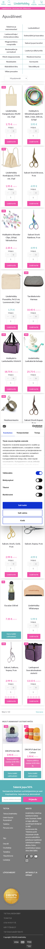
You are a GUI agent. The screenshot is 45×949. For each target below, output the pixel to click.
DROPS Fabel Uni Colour (32, 751)
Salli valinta (22, 513)
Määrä (10, 127)
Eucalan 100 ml (11, 605)
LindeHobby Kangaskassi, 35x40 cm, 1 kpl (11, 114)
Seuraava (39, 712)
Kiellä (22, 521)
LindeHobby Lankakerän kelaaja (33, 359)
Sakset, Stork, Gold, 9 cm (11, 545)
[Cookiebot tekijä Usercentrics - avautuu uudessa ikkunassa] (32, 426)
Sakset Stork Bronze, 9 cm (34, 174)
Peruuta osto (8, 828)
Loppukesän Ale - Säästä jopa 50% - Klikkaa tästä (16, 8)
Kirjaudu (33, 799)
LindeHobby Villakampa (33, 607)
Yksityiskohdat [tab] (22, 433)
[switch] (39, 480)
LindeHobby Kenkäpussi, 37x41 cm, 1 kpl (11, 175)
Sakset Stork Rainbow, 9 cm (33, 236)
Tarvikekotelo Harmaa (33, 297)
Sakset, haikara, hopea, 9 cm (11, 669)
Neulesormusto (11, 420)
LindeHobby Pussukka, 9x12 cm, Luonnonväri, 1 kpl (11, 299)
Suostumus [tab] (7, 433)
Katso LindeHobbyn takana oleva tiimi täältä (33, 848)
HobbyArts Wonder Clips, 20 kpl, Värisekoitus (11, 237)
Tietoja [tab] (37, 433)
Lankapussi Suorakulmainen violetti (33, 670)
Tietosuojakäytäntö (13, 932)
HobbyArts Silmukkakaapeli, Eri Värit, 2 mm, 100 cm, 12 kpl (34, 115)
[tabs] (9, 3)
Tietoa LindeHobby (10, 814)
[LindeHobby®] (22, 3)
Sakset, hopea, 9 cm (34, 544)
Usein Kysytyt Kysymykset (8, 818)
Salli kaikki (22, 505)
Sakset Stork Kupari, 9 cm (33, 421)
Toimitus (6, 824)
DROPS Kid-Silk (12, 751)
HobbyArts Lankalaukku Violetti (11, 359)
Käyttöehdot (10, 927)
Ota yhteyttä (10, 923)
